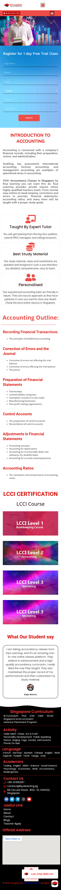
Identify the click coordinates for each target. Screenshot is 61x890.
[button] (42, 5)
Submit (29, 118)
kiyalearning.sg (31, 882)
